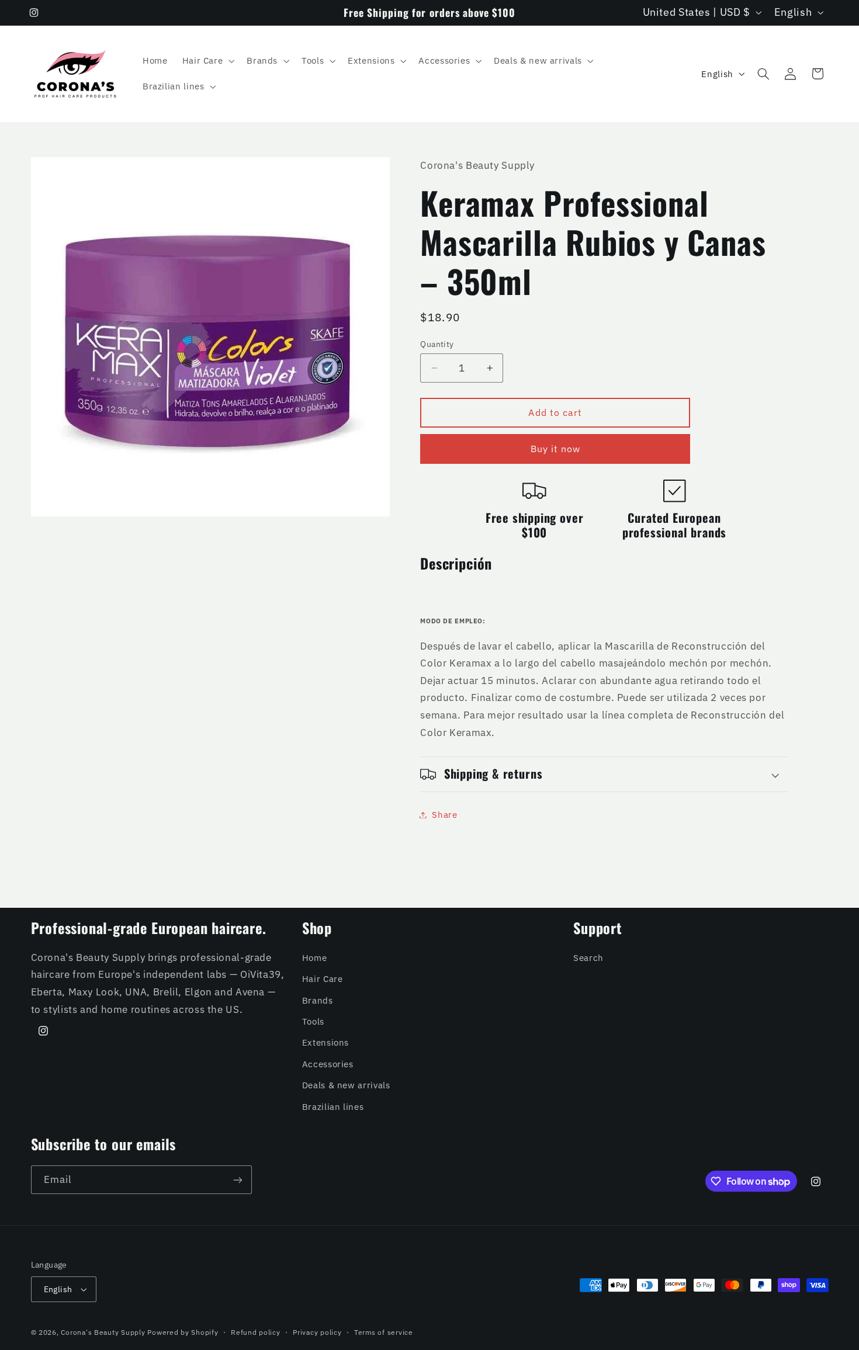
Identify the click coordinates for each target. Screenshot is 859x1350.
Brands (317, 1000)
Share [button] (444, 814)
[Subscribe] (237, 1179)
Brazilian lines (332, 1106)
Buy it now (556, 448)
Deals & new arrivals (346, 1085)
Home (314, 957)
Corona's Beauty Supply (103, 1332)
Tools (313, 1021)
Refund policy (255, 1332)
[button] (207, 61)
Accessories (328, 1064)
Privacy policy (317, 1332)
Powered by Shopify (182, 1332)
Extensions (325, 1042)
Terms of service (383, 1332)
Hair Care (322, 978)
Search (588, 957)
